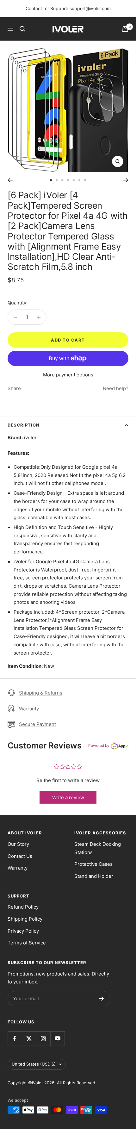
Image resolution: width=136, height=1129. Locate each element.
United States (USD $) (34, 1064)
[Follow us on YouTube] (57, 1038)
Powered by (98, 745)
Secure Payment (37, 724)
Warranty (29, 709)
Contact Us (20, 856)
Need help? (115, 388)
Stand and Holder (93, 876)
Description (24, 424)
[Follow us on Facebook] (15, 1038)
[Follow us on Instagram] (43, 1038)
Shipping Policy (25, 919)
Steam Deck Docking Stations (97, 848)
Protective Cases (93, 864)
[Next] (125, 180)
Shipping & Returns (40, 693)
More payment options (68, 375)
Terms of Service (27, 943)
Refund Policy (23, 907)
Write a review (68, 797)
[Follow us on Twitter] (29, 1038)
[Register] (101, 998)
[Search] (22, 29)
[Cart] (125, 29)
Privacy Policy (23, 931)
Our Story (18, 844)
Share (14, 388)
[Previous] (10, 180)
